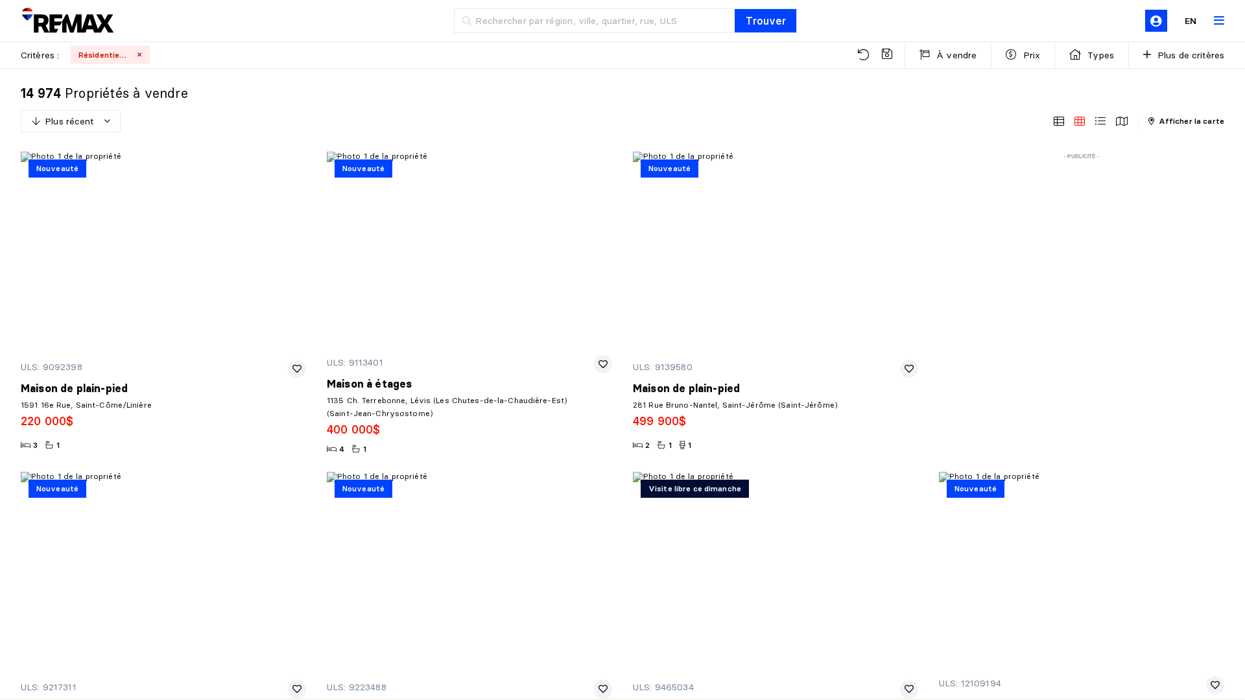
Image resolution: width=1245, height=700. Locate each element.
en (1190, 21)
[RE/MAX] (67, 21)
